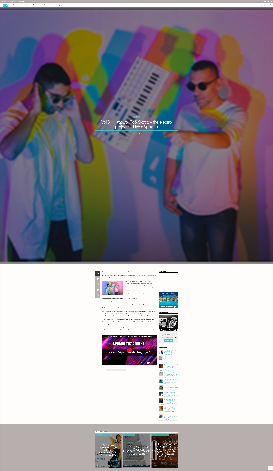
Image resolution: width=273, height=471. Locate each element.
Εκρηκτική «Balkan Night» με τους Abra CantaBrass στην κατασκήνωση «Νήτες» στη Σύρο (171, 379)
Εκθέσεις (125, 439)
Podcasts (34, 5)
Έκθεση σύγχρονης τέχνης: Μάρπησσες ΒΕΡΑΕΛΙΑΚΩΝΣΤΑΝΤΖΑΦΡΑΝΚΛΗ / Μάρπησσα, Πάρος (168, 364)
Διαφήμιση (59, 5)
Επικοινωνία (21, 1)
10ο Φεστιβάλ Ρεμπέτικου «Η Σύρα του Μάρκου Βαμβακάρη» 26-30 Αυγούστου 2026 (171, 356)
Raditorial (4, 1)
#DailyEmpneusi (12, 1)
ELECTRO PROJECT (111, 374)
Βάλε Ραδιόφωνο (262, 5)
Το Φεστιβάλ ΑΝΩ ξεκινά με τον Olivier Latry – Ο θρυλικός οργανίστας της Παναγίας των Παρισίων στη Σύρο (171, 392)
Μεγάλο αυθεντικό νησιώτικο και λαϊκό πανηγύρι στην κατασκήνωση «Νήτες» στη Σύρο (171, 386)
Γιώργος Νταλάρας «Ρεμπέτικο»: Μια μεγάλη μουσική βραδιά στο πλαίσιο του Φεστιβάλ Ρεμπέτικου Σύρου (168, 414)
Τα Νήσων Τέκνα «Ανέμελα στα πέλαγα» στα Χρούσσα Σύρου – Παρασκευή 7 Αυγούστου (170, 421)
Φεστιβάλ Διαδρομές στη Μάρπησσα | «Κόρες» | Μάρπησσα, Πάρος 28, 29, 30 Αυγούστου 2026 (171, 399)
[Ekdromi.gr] (168, 305)
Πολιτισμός (104, 439)
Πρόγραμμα (26, 5)
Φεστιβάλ (110, 439)
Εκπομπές (19, 5)
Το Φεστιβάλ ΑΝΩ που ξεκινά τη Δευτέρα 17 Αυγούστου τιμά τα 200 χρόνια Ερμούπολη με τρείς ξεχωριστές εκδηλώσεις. (168, 372)
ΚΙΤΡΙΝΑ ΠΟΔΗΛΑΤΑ (121, 374)
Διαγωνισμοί (42, 5)
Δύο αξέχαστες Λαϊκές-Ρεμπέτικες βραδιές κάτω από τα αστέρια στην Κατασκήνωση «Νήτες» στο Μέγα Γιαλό (168, 406)
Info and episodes (168, 345)
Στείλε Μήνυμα (50, 5)
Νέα (13, 5)
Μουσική (135, 119)
